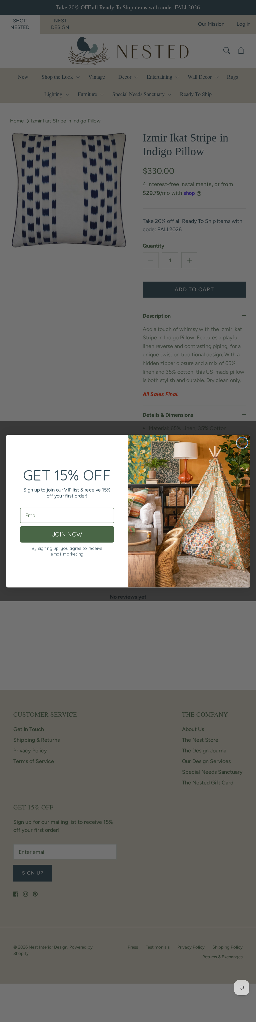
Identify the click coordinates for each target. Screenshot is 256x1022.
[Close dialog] (242, 442)
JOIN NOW (67, 534)
